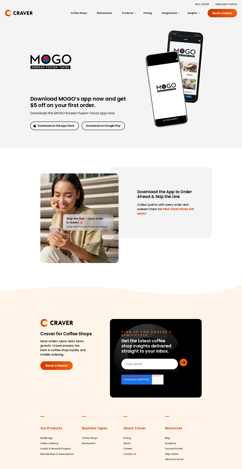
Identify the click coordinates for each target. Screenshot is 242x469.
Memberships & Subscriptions (57, 466)
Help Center (171, 466)
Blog (167, 450)
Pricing (145, 15)
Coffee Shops (72, 15)
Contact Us (129, 466)
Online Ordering (49, 455)
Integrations (168, 15)
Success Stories (174, 461)
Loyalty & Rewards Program (55, 461)
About (126, 455)
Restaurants (99, 15)
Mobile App (46, 450)
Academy (170, 455)
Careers (127, 461)
